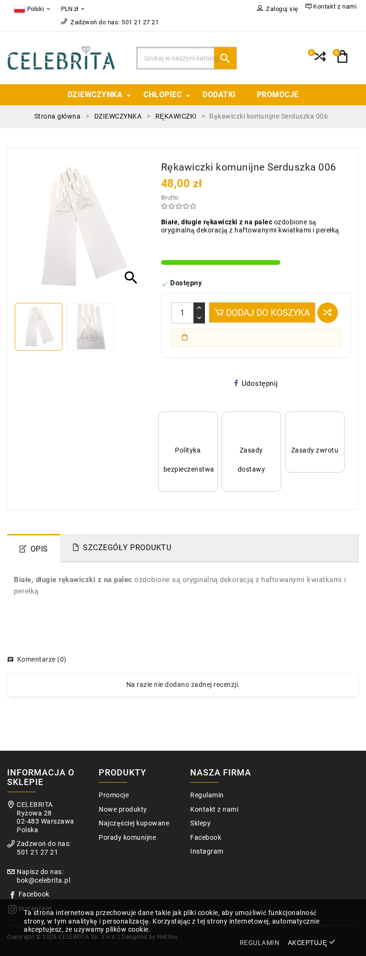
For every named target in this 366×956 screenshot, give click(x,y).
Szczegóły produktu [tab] (127, 547)
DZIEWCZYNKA (95, 94)
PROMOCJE (278, 94)
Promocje (114, 795)
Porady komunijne (127, 838)
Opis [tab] (39, 548)
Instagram (207, 851)
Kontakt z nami (214, 809)
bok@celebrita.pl (43, 880)
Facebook (34, 894)
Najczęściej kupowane (134, 823)
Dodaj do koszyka (267, 312)
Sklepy (200, 823)
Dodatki (219, 94)
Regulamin (207, 795)
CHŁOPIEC (162, 94)
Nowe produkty (123, 809)
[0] (319, 60)
